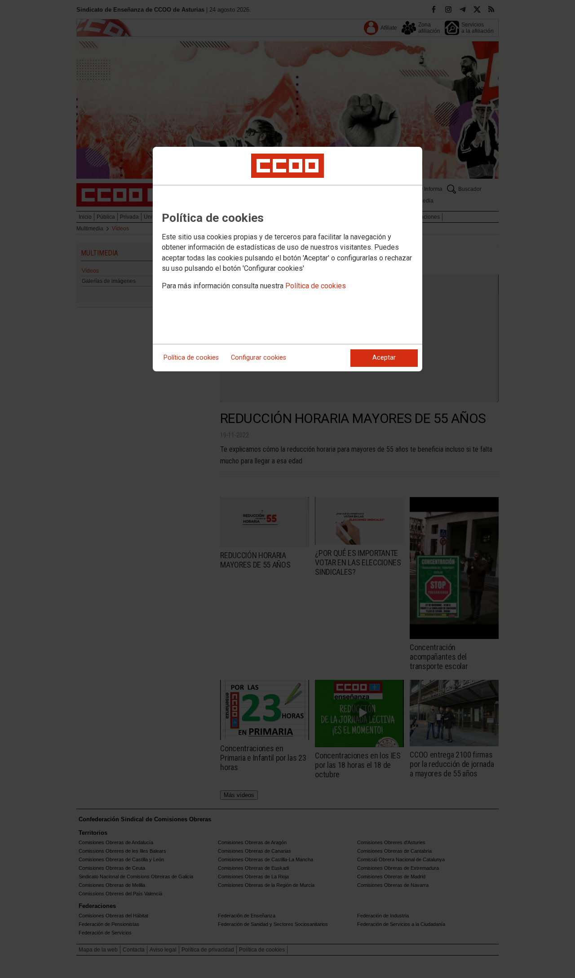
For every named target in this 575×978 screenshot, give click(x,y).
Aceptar (384, 357)
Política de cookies (315, 286)
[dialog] (287, 259)
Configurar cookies (258, 357)
